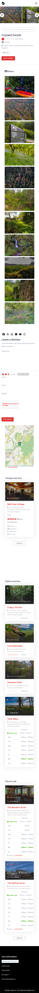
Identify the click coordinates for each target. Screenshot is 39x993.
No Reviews (24, 618)
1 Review (23, 654)
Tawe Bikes (12, 719)
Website (4, 393)
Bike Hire (11, 709)
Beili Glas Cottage (16, 504)
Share (6, 52)
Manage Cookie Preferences (10, 961)
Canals (11, 676)
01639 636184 (14, 877)
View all (19, 543)
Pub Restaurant (13, 797)
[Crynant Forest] (19, 444)
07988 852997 (14, 713)
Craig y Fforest (14, 607)
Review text (5, 351)
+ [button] (8, 430)
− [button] (8, 433)
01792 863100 (14, 801)
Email (4, 385)
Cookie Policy (6, 966)
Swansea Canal (14, 682)
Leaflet (10, 466)
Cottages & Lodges (14, 498)
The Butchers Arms (16, 807)
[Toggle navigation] (36, 3)
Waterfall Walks (28, 29)
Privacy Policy (6, 970)
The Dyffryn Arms (16, 883)
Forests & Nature (10, 29)
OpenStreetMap (23, 466)
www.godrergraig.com (8, 979)
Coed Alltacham (15, 646)
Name (4, 377)
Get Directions (12, 467)
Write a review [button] (8, 58)
